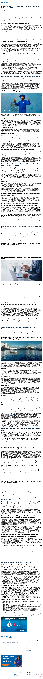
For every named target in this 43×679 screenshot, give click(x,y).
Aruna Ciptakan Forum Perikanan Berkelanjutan (16, 562)
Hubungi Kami (39, 642)
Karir (26, 646)
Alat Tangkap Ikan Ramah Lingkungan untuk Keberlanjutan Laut (20, 76)
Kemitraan (27, 648)
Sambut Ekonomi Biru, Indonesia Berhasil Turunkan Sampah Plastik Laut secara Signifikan (19, 164)
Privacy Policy (14, 674)
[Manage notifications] (40, 677)
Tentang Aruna (28, 642)
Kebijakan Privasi (28, 650)
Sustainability (28, 644)
